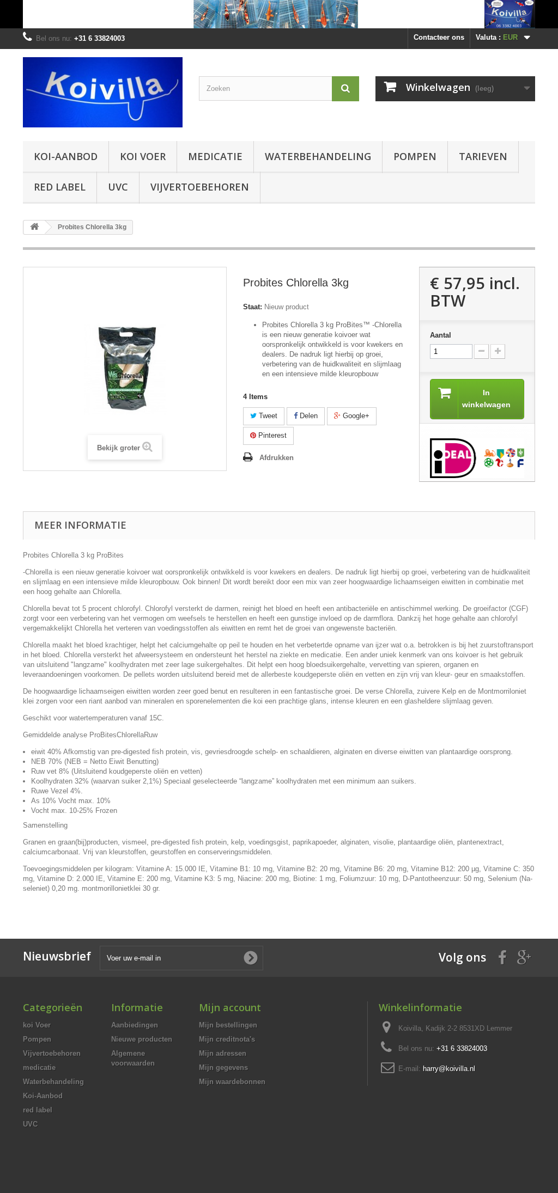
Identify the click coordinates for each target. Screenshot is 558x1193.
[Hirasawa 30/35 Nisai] (279, 14)
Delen (308, 416)
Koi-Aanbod (66, 156)
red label (60, 186)
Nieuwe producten (141, 1039)
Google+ (355, 416)
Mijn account (230, 1007)
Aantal (440, 335)
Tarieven (483, 156)
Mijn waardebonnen (232, 1082)
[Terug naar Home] (34, 227)
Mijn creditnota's (227, 1039)
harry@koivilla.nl (449, 1068)
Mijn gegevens (223, 1067)
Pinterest (271, 435)
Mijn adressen (222, 1053)
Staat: (252, 307)
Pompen (414, 156)
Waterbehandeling (318, 156)
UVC (118, 186)
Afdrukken (276, 458)
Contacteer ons (439, 37)
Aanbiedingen (134, 1025)
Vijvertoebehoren (199, 186)
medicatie (215, 156)
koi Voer (143, 156)
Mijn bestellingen (228, 1025)
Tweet (267, 416)
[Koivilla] (103, 92)
